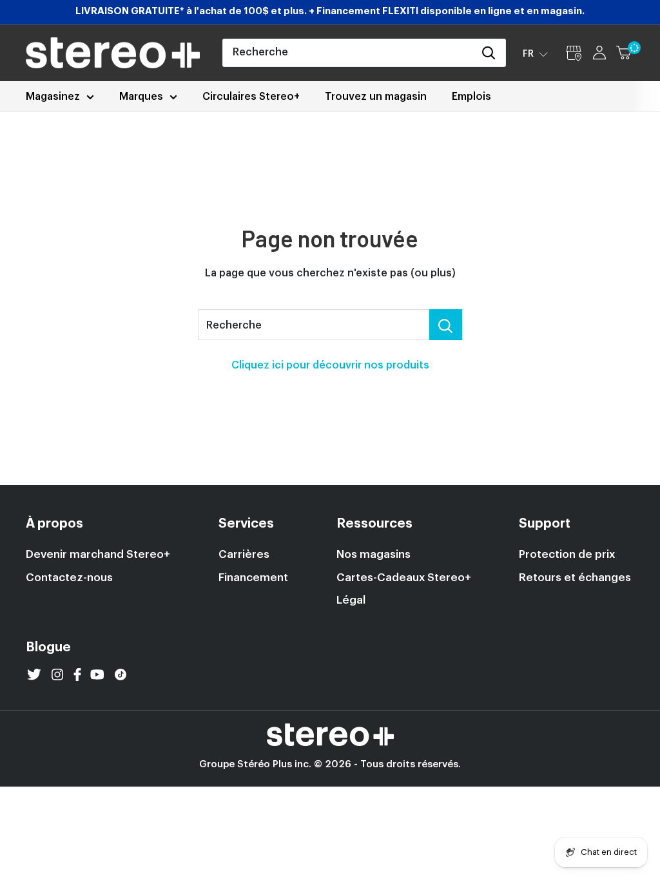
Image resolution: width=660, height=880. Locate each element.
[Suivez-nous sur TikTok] (120, 674)
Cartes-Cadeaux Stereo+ (403, 577)
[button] (535, 53)
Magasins (573, 53)
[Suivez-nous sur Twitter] (34, 674)
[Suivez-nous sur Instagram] (57, 674)
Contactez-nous (69, 577)
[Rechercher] (489, 52)
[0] (624, 53)
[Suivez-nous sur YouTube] (97, 674)
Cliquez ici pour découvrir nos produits (330, 365)
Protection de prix (567, 554)
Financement (253, 577)
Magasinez (53, 96)
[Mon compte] (599, 53)
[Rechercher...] (445, 324)
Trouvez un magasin (376, 96)
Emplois (471, 96)
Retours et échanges (575, 577)
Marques (141, 96)
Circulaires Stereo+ (251, 96)
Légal (350, 600)
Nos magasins (373, 554)
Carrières (243, 554)
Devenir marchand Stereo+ (98, 554)
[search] (348, 52)
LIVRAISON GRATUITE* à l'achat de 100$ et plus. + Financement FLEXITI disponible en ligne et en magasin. (330, 11)
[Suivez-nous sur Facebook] (77, 674)
